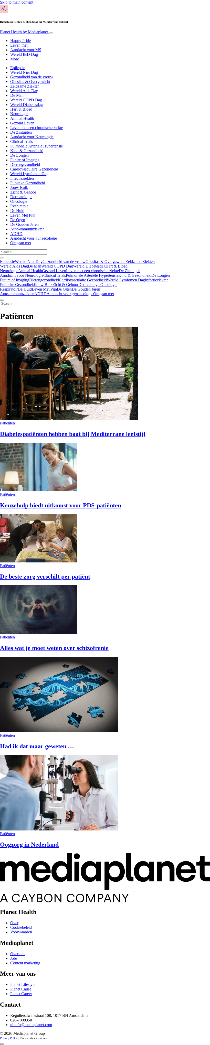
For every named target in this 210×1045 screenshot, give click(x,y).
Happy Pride (20, 40)
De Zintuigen (21, 132)
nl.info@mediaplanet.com (31, 1024)
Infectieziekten (22, 178)
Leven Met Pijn (22, 215)
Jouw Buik (19, 187)
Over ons (17, 954)
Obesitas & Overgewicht (30, 81)
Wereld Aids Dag (24, 91)
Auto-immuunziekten (27, 229)
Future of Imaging (24, 160)
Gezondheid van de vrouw (31, 77)
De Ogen (17, 220)
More (14, 59)
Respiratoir (19, 206)
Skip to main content (16, 2)
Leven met (18, 45)
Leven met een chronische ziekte (36, 127)
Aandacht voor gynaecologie (33, 238)
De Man (17, 95)
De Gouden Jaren (24, 224)
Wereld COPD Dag (26, 100)
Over (14, 923)
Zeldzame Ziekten (24, 86)
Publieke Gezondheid (27, 183)
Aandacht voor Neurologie (32, 137)
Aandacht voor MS (25, 50)
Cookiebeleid (21, 927)
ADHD (16, 233)
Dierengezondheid (25, 164)
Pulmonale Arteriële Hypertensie (36, 146)
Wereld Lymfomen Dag (29, 174)
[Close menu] (2, 300)
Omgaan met (20, 243)
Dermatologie (21, 197)
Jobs (13, 958)
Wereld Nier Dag (24, 72)
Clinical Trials (21, 141)
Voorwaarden (21, 932)
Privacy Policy (9, 1038)
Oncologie (18, 201)
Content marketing (25, 963)
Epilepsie (17, 68)
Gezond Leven (22, 123)
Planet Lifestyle (22, 984)
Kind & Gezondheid (26, 150)
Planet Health (24, 32)
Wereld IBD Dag (24, 54)
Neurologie (19, 114)
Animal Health (22, 118)
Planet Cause (20, 989)
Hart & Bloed (21, 109)
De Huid (17, 210)
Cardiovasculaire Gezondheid (34, 169)
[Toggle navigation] (51, 33)
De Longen (19, 155)
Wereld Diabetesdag (26, 104)
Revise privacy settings (34, 1038)
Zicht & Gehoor (23, 192)
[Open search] (2, 258)
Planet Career (21, 993)
